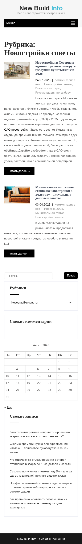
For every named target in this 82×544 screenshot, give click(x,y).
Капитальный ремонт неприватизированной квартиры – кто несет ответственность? (40, 434)
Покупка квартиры (47, 88)
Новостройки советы (58, 84)
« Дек (8, 407)
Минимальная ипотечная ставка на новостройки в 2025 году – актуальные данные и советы (54, 193)
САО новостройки (16, 129)
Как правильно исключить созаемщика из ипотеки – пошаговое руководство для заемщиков (38, 503)
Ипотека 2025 (53, 208)
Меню (10, 23)
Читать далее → (19, 170)
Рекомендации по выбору (53, 92)
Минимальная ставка (50, 213)
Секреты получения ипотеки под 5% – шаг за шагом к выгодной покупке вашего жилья (41, 473)
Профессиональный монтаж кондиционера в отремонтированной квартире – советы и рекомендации (41, 487)
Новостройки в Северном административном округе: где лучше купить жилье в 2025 (55, 68)
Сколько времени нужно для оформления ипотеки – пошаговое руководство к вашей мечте (39, 448)
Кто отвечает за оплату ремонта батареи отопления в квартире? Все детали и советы (40, 462)
